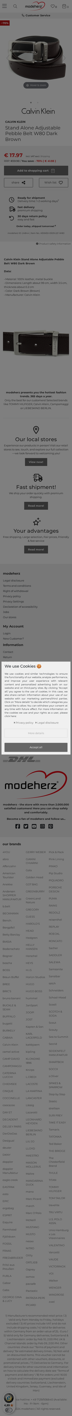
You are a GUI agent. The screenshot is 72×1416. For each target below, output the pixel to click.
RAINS (53, 905)
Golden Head (34, 877)
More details (36, 733)
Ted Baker (55, 1143)
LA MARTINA (34, 1091)
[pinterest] (52, 826)
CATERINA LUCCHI (9, 1074)
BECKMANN (11, 913)
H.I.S (29, 970)
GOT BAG (32, 884)
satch (52, 983)
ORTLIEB (31, 1262)
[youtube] (36, 826)
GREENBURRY (35, 891)
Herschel (31, 955)
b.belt (6, 906)
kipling (30, 1051)
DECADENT (10, 1119)
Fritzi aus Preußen (8, 1266)
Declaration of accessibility (20, 606)
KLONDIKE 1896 (33, 1060)
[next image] (64, 58)
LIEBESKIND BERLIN (34, 1132)
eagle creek (10, 1180)
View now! (36, 462)
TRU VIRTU (55, 1212)
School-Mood (57, 997)
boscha (7, 963)
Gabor (7, 1283)
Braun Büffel (11, 977)
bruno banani (12, 998)
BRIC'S (7, 991)
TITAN (52, 1180)
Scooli (53, 1004)
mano (30, 1191)
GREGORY (32, 909)
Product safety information (55, 243)
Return (7, 657)
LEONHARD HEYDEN (34, 1121)
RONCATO (55, 940)
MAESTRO (32, 1155)
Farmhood (9, 1229)
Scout (52, 1022)
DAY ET (7, 1112)
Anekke (8, 884)
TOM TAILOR (57, 1197)
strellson (54, 1108)
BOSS (6, 970)
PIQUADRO (56, 880)
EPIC (6, 1201)
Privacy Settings (13, 601)
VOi (51, 1273)
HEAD (30, 930)
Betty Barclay (11, 934)
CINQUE (8, 1091)
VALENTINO (57, 1245)
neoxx (30, 1241)
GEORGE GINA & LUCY (12, 1299)
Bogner (7, 955)
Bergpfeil (9, 927)
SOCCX (53, 1069)
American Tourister (9, 875)
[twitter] (28, 826)
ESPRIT (7, 1215)
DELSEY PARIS (12, 1126)
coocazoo (9, 1105)
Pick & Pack (56, 852)
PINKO (53, 866)
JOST (29, 1019)
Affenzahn (9, 866)
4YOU (6, 852)
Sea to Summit (58, 1036)
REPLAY (54, 926)
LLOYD (30, 1148)
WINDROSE (56, 1294)
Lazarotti (31, 1112)
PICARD (31, 1305)
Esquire (8, 1222)
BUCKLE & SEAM (9, 1007)
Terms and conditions (17, 585)
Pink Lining (56, 859)
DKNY (6, 1154)
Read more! (36, 505)
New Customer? (13, 638)
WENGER (55, 1287)
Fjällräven (9, 1236)
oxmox (30, 1276)
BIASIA (7, 941)
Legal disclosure (13, 580)
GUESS (30, 916)
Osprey (30, 1269)
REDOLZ (54, 912)
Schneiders (56, 990)
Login (7, 633)
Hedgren (32, 937)
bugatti (7, 1023)
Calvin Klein (15, 121)
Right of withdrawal (15, 591)
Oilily (29, 1255)
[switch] (8, 1410)
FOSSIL (7, 1243)
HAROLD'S (33, 923)
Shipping (45, 156)
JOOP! (30, 1012)
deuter (7, 1147)
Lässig (30, 1105)
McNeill (31, 1220)
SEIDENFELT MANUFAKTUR (58, 1053)
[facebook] (19, 826)
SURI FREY (55, 1115)
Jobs (6, 612)
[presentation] (16, 6)
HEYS (29, 963)
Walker (53, 1280)
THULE (53, 1172)
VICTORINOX (57, 1266)
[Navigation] (5, 6)
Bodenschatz (11, 948)
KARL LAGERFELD (34, 1035)
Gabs (6, 1290)
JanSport (32, 1005)
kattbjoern (33, 1044)
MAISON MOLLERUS (33, 1164)
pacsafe (31, 1283)
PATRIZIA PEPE (35, 1297)
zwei (52, 1301)
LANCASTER (34, 1098)
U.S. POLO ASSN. (55, 1221)
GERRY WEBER (36, 852)
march (30, 1205)
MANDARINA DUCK (34, 1182)
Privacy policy (12, 596)
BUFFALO (9, 1016)
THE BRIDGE (57, 1150)
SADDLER (55, 955)
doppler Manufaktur (10, 1170)
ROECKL (54, 933)
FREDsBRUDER (13, 1257)
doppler (8, 1161)
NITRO (30, 1248)
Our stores (9, 617)
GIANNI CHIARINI (32, 861)
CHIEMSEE (10, 1084)
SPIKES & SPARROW (55, 1085)
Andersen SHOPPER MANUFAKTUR (12, 895)
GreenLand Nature (33, 900)
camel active (11, 1051)
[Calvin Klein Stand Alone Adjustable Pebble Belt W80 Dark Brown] (31, 103)
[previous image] (8, 58)
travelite (54, 1205)
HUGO (30, 984)
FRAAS (7, 1250)
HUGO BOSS (34, 991)
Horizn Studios (35, 977)
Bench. (7, 920)
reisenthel (55, 919)
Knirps (30, 1069)
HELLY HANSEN (32, 946)
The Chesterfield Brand (57, 1161)
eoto (5, 1194)
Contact (8, 651)
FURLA (7, 1275)
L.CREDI (31, 1076)
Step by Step (57, 1094)
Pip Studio (55, 873)
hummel (31, 998)
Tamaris (54, 1129)
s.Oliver (53, 1076)
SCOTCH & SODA (55, 1013)
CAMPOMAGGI (12, 1065)
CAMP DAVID (11, 1058)
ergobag (8, 1208)
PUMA (53, 898)
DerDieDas (10, 1133)
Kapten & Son (34, 1026)
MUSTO (30, 1234)
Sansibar (54, 976)
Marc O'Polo (33, 1213)
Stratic (53, 1101)
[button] (53, 182)
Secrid (53, 1043)
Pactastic (32, 1290)
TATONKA (55, 1136)
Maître (30, 1173)
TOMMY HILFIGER (55, 1189)
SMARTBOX (56, 1062)
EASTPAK (8, 1187)
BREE (6, 984)
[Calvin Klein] (38, 111)
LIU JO (30, 1141)
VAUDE (53, 1259)
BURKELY (9, 1030)
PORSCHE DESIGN (55, 889)
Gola (29, 870)
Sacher (53, 947)
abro (6, 859)
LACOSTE (32, 1084)
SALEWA (54, 962)
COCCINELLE (11, 1098)
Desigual (8, 1140)
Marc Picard (33, 1198)
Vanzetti (54, 1252)
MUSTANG (32, 1227)
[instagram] (44, 826)
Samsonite (56, 969)
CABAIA (8, 1037)
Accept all (36, 747)
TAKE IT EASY (57, 1122)
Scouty (53, 1029)
